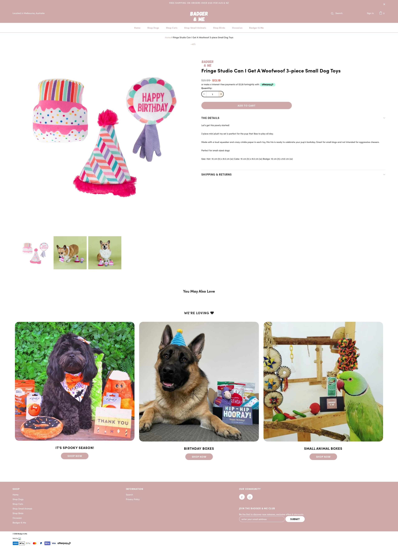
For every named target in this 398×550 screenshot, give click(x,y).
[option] (105, 134)
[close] (384, 4)
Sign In (370, 13)
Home (168, 37)
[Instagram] (250, 497)
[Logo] (199, 20)
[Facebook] (242, 497)
